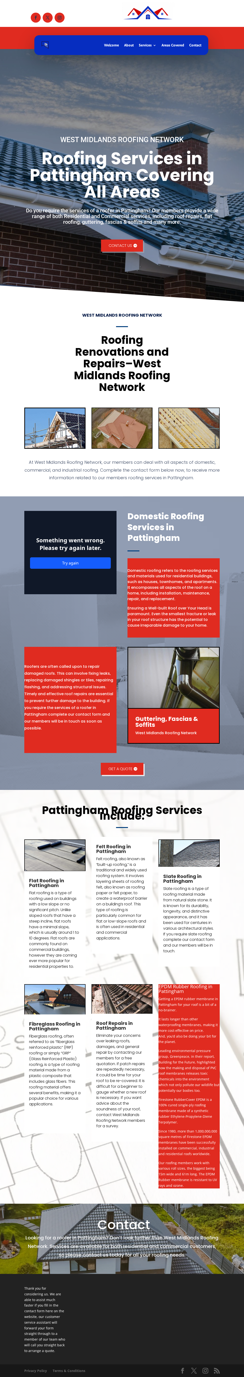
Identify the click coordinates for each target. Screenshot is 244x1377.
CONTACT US (120, 245)
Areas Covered (173, 45)
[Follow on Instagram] (60, 18)
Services (145, 45)
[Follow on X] (48, 18)
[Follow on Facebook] (36, 18)
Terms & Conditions (69, 1370)
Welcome (111, 45)
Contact (195, 45)
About (129, 45)
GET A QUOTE (120, 769)
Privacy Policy (35, 1370)
